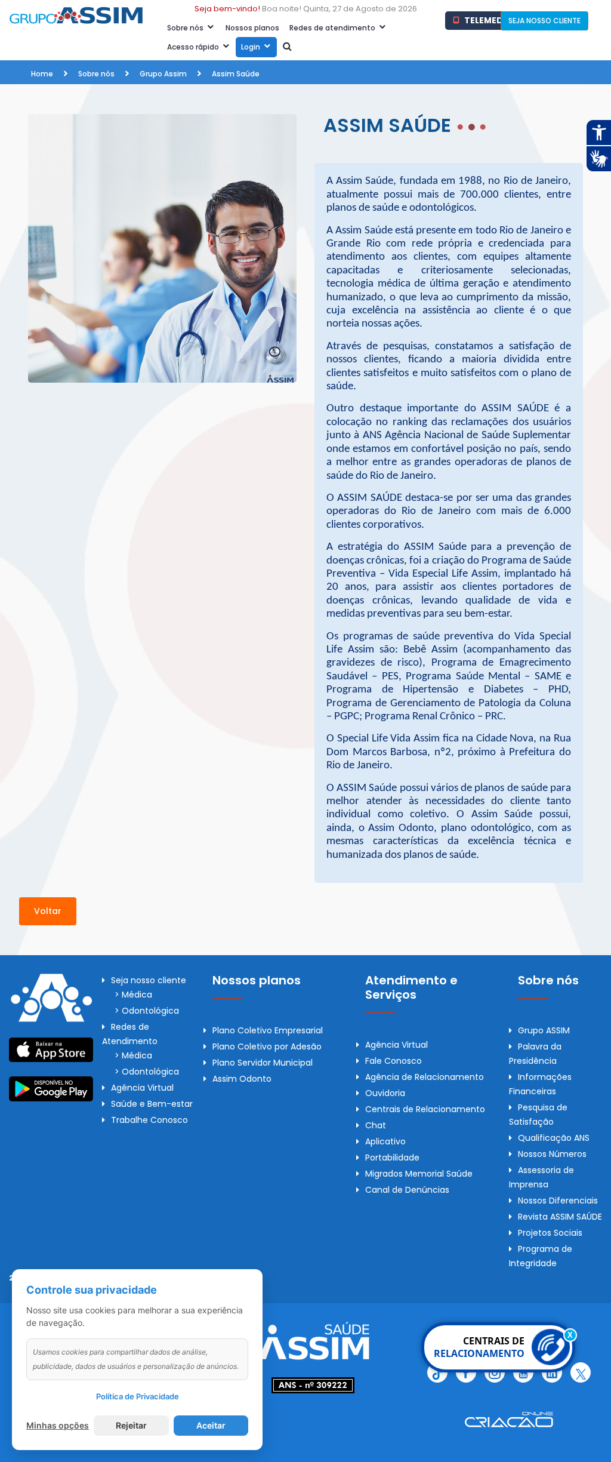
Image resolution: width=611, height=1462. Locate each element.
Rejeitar (131, 1425)
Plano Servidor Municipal (262, 1063)
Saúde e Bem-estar (152, 1104)
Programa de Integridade (540, 1256)
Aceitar (211, 1425)
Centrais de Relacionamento (425, 1109)
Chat (375, 1125)
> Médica (133, 995)
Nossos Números (552, 1154)
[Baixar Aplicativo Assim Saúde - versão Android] (51, 1088)
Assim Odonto (241, 1079)
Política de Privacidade (137, 1396)
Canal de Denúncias (407, 1190)
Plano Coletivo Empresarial (267, 1030)
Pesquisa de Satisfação (538, 1114)
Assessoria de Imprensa (541, 1177)
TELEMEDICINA (493, 20)
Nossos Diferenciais (558, 1200)
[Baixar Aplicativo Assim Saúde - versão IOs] (51, 1049)
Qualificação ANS (554, 1138)
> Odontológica (147, 1011)
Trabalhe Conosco (149, 1120)
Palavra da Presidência (535, 1054)
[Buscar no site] (287, 47)
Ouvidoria (385, 1093)
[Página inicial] (76, 14)
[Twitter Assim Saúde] (580, 1372)
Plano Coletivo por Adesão (267, 1046)
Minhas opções (57, 1425)
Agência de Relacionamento (424, 1077)
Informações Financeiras (540, 1084)
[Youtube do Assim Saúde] (523, 1372)
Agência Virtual (142, 1088)
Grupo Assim (163, 74)
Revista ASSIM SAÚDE (560, 1217)
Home (42, 74)
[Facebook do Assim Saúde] (466, 1372)
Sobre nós (186, 28)
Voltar (47, 911)
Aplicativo (385, 1141)
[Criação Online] (509, 1419)
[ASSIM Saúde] (313, 1340)
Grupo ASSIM (544, 1030)
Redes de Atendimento (130, 1034)
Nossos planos (252, 28)
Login (251, 47)
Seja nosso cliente (148, 980)
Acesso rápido (194, 47)
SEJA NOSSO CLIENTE (544, 21)
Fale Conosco (393, 1061)
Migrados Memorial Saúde (419, 1174)
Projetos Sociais (550, 1233)
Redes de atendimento (333, 28)
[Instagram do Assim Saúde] (495, 1372)
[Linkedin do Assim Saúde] (552, 1372)
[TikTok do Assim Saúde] (437, 1372)
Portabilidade (392, 1158)
